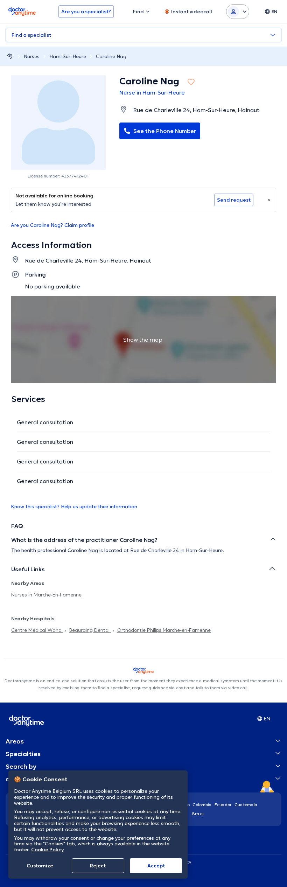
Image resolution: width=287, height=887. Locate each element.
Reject (98, 865)
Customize (40, 865)
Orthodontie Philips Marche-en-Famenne (164, 630)
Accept (156, 865)
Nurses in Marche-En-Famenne (46, 595)
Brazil (198, 813)
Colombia (202, 804)
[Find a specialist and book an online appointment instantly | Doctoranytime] (10, 56)
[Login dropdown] (237, 11)
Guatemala (246, 804)
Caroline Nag (111, 56)
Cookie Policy (47, 849)
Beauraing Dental (90, 630)
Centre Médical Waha (37, 630)
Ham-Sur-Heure (67, 56)
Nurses (32, 56)
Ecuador (223, 804)
